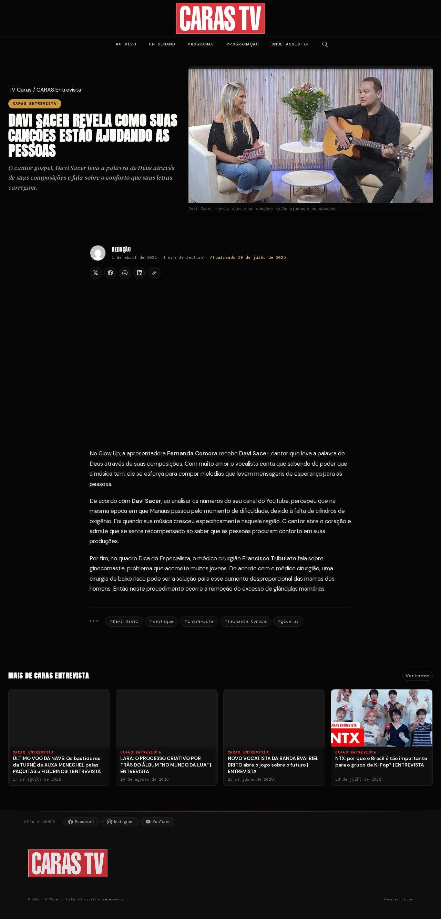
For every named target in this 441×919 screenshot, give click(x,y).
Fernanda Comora (247, 621)
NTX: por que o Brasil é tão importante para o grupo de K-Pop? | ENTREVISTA (381, 761)
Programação (243, 44)
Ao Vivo (126, 44)
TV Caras (20, 89)
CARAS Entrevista (59, 89)
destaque (163, 621)
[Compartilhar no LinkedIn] (139, 273)
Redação (121, 249)
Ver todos (418, 676)
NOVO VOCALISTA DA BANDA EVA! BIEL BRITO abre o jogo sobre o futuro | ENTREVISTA (273, 764)
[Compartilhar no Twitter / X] (96, 273)
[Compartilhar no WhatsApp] (125, 273)
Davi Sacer (126, 621)
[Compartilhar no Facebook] (110, 273)
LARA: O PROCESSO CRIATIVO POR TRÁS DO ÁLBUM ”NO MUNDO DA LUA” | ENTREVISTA (165, 764)
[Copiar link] (154, 273)
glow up (290, 621)
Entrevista (200, 621)
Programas (201, 44)
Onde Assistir (290, 44)
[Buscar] (324, 44)
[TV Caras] (220, 18)
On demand (162, 44)
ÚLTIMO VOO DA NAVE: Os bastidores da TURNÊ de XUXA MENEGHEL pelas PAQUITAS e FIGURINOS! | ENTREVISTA (57, 764)
